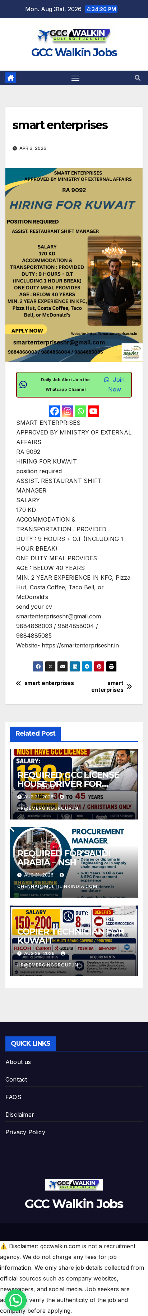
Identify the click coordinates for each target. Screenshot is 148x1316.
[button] (137, 77)
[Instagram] (67, 411)
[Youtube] (93, 411)
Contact (16, 1079)
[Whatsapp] (80, 411)
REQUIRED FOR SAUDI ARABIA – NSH (64, 858)
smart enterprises (107, 686)
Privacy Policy (25, 1132)
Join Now (116, 384)
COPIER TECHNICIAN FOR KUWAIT (70, 936)
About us (18, 1061)
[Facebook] (54, 411)
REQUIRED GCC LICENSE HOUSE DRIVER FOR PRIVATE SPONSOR (68, 784)
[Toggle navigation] (75, 78)
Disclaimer (19, 1114)
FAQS (13, 1097)
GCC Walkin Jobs (74, 52)
